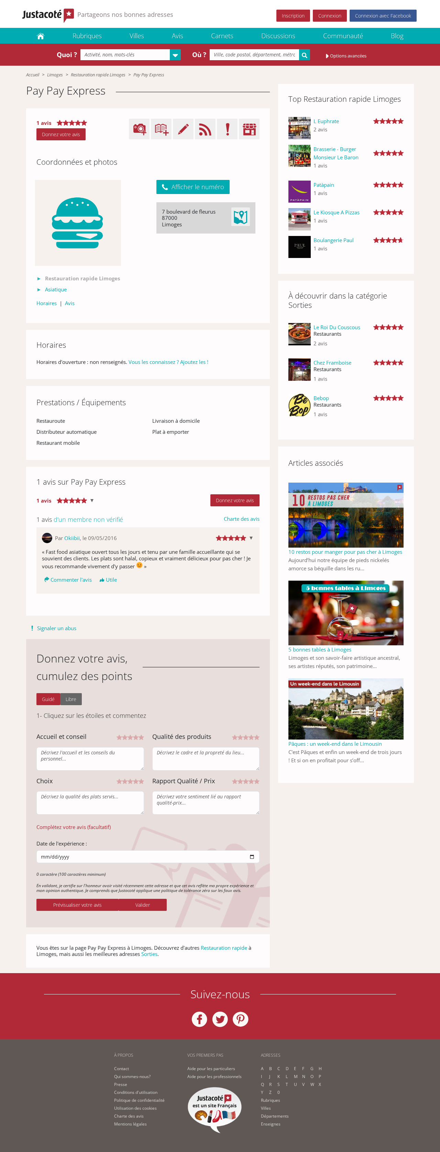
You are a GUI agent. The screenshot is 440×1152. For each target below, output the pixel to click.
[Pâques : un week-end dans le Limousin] (346, 708)
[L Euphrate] (299, 128)
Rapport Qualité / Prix (183, 781)
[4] (136, 736)
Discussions (278, 35)
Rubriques (87, 35)
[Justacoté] (40, 36)
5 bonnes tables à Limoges (319, 649)
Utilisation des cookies (135, 1108)
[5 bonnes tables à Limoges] (346, 612)
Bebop (321, 398)
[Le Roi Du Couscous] (299, 338)
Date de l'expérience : (61, 843)
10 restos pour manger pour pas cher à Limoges (345, 551)
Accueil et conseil (61, 736)
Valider (142, 905)
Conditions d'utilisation (135, 1092)
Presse (120, 1084)
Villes (137, 35)
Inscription (293, 15)
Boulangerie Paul (334, 240)
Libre (71, 699)
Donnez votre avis (61, 134)
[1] (119, 736)
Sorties (149, 953)
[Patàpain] (299, 192)
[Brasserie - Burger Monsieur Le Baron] (299, 160)
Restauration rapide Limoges (98, 75)
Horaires (46, 303)
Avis (177, 35)
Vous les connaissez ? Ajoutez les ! (168, 361)
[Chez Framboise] (299, 373)
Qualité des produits (181, 736)
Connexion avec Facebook (383, 15)
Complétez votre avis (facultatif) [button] (73, 826)
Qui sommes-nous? (132, 1076)
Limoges (55, 75)
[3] (130, 736)
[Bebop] (299, 409)
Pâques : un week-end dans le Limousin (335, 743)
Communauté (343, 35)
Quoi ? (67, 54)
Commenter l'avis (71, 579)
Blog (397, 35)
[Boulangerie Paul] (299, 247)
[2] (125, 736)
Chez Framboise (332, 362)
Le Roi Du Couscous (337, 327)
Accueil (32, 75)
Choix (44, 781)
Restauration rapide (224, 947)
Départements (275, 1116)
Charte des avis (242, 518)
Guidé (48, 699)
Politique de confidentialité (139, 1100)
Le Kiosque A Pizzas (337, 212)
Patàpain (324, 184)
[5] (141, 736)
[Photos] (78, 223)
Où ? (199, 54)
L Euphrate (326, 121)
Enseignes (270, 1124)
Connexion (329, 15)
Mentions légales (130, 1124)
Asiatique (56, 289)
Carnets (222, 35)
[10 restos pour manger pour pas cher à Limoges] (346, 514)
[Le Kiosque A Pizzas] (299, 219)
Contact (121, 1068)
